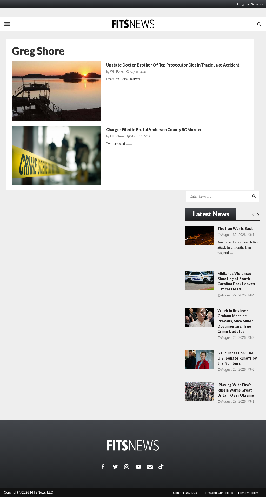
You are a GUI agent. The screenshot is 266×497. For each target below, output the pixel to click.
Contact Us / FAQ (185, 493)
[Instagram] (130, 466)
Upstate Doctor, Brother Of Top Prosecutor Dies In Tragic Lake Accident (173, 64)
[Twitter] (118, 466)
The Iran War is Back (235, 228)
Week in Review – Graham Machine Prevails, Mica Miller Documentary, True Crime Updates (235, 321)
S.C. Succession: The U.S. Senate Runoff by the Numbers (237, 358)
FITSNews (117, 136)
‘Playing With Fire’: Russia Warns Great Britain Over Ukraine (235, 390)
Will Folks (117, 72)
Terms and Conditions (217, 493)
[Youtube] (141, 466)
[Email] (152, 466)
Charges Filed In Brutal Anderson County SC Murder (154, 129)
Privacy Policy (248, 493)
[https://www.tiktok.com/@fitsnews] (161, 466)
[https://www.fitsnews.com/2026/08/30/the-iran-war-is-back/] (199, 235)
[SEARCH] (254, 196)
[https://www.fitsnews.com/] (133, 445)
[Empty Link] (253, 214)
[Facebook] (107, 466)
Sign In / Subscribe (251, 4)
